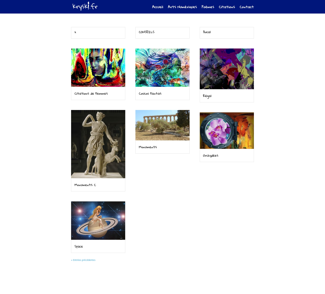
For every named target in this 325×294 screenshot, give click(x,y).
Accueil (157, 8)
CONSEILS (146, 32)
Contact (247, 8)
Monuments (148, 147)
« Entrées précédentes (83, 260)
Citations (227, 8)
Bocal (207, 32)
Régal (207, 96)
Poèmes (208, 8)
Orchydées (210, 155)
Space (78, 246)
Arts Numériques (182, 8)
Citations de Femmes (91, 93)
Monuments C (85, 185)
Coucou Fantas (150, 93)
